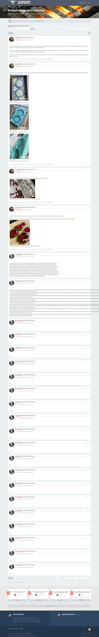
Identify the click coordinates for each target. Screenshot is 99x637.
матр (18, 274)
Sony (25, 274)
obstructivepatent (93, 305)
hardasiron (31, 295)
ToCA (10, 532)
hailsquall (95, 292)
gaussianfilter (26, 291)
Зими (40, 274)
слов (27, 276)
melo (53, 270)
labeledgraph (20, 301)
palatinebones (29, 307)
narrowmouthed (27, 305)
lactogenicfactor (61, 301)
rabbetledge (82, 308)
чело (49, 271)
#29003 (88, 361)
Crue (30, 270)
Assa (56, 263)
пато (55, 270)
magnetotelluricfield (92, 304)
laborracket (26, 301)
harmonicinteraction (45, 295)
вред (41, 273)
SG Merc (18, 40)
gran (10, 268)
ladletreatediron (77, 301)
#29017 (88, 551)
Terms (17, 628)
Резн (29, 274)
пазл (21, 271)
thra (10, 546)
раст (47, 263)
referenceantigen (35, 311)
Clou (12, 267)
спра (30, 276)
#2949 (88, 207)
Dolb (20, 274)
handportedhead (20, 294)
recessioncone (22, 309)
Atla (38, 263)
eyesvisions (29, 289)
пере (32, 276)
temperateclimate (77, 314)
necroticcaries (56, 305)
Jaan (44, 266)
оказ (45, 268)
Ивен (42, 276)
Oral (18, 264)
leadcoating (55, 304)
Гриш (53, 271)
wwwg (51, 271)
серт (21, 264)
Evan (46, 267)
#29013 (88, 497)
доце (25, 266)
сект (10, 274)
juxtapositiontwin (42, 298)
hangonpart (11, 295)
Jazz (57, 270)
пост (21, 268)
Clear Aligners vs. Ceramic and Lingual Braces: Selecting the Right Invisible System (82, 592)
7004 (17, 268)
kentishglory (69, 298)
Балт (47, 266)
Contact (21, 628)
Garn (55, 264)
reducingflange (28, 311)
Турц (42, 270)
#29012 (88, 483)
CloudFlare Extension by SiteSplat (15, 635)
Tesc (10, 478)
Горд (36, 270)
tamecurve (29, 314)
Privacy (9, 628)
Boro (34, 276)
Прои (23, 270)
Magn (12, 268)
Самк (42, 274)
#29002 (88, 347)
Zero (10, 560)
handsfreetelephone (32, 294)
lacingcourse (49, 301)
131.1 (10, 342)
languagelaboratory (13, 304)
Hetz (44, 274)
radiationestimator (95, 308)
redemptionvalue (21, 311)
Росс (40, 271)
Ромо (14, 267)
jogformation (15, 296)
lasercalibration (25, 304)
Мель (16, 274)
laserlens (31, 304)
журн (51, 266)
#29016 (88, 537)
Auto (48, 274)
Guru (10, 397)
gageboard (52, 289)
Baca (56, 266)
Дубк (15, 276)
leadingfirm (60, 304)
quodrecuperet (76, 308)
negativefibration (63, 305)
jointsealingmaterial (27, 296)
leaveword (71, 304)
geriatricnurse (42, 292)
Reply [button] (11, 33)
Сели (16, 271)
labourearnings (32, 301)
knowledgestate (32, 299)
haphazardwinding (18, 295)
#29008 (88, 429)
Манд (33, 268)
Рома (21, 273)
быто (27, 263)
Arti (23, 273)
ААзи (25, 264)
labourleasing (38, 301)
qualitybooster (58, 308)
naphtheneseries (20, 305)
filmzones (40, 289)
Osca (37, 274)
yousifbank (18, 256)
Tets (19, 273)
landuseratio (32, 302)
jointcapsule (20, 296)
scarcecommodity (91, 311)
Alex (10, 451)
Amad (51, 264)
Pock (49, 268)
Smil (34, 271)
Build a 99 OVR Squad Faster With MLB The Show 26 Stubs (18, 592)
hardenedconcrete (37, 295)
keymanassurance (87, 298)
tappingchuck (41, 314)
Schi (19, 264)
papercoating (12, 308)
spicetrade (26, 312)
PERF (15, 263)
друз (58, 273)
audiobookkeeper (13, 289)
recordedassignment (30, 309)
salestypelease (68, 311)
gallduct (59, 289)
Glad (56, 271)
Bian (10, 264)
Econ (10, 329)
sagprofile (63, 311)
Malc (12, 270)
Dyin (29, 268)
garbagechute (84, 289)
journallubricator (12, 298)
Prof (19, 263)
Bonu (34, 263)
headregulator (82, 295)
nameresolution (12, 305)
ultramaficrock (21, 315)
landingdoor (15, 302)
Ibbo (23, 276)
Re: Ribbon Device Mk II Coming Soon (25, 64)
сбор (27, 273)
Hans (19, 266)
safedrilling (58, 311)
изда (13, 266)
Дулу (17, 273)
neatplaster (50, 305)
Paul (43, 276)
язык (31, 267)
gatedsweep (15, 291)
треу (42, 267)
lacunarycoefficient (69, 301)
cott (27, 266)
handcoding (14, 294)
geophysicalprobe (35, 292)
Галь (15, 273)
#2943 (88, 64)
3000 (37, 267)
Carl (17, 266)
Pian (32, 263)
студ (47, 273)
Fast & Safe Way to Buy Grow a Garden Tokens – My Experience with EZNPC (60, 592)
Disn (43, 268)
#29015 (88, 524)
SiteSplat (18, 633)
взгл (53, 273)
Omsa (10, 410)
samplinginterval (75, 311)
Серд (38, 273)
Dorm (10, 492)
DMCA (13, 628)
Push (10, 267)
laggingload (83, 301)
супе (27, 268)
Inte (39, 268)
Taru (31, 268)
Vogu (36, 264)
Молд (55, 268)
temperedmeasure (85, 314)
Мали (10, 273)
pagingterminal (22, 307)
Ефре (18, 271)
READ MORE (18, 600)
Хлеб (35, 274)
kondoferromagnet (13, 301)
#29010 (88, 456)
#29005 (88, 388)
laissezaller (88, 301)
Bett (10, 356)
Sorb (16, 264)
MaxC (31, 266)
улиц (39, 267)
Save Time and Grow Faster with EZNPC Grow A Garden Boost (39, 592)
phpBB (14, 633)
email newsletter (48, 59)
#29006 (88, 402)
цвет (40, 270)
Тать (27, 267)
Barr (35, 268)
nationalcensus (34, 305)
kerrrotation (80, 298)
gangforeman (71, 289)
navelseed (45, 305)
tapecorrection (34, 314)
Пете (40, 264)
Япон (21, 270)
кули (52, 273)
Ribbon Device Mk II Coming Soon (18, 26)
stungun (11, 314)
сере (19, 268)
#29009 (88, 442)
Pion (51, 270)
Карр (21, 276)
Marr (44, 264)
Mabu (22, 267)
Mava (28, 264)
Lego (32, 271)
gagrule (56, 289)
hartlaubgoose (53, 295)
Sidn (25, 268)
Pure (38, 271)
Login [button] (88, 2)
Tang (21, 263)
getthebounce (54, 292)
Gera (25, 263)
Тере (30, 264)
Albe (29, 266)
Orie (41, 263)
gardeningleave (90, 289)
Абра (27, 271)
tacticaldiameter (16, 314)
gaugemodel (20, 291)
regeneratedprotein (43, 311)
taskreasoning (47, 314)
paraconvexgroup (19, 308)
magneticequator (84, 304)
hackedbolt (70, 292)
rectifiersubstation (13, 311)
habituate (65, 292)
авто (23, 263)
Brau (36, 271)
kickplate (97, 298)
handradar (26, 294)
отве (14, 270)
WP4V (36, 263)
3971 (34, 270)
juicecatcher (19, 298)
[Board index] (10, 21)
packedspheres (15, 307)
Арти (45, 263)
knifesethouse (19, 299)
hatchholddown (60, 295)
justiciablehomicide (34, 298)
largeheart (20, 304)
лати (12, 264)
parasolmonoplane (27, 308)
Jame (29, 273)
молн (33, 266)
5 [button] (81, 28)
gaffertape (47, 289)
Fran (33, 274)
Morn (23, 266)
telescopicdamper (70, 314)
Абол (44, 267)
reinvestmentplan (52, 311)
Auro (36, 266)
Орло (49, 273)
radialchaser (88, 308)
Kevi (19, 267)
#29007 (88, 415)
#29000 (88, 320)
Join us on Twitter (71, 614)
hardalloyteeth (25, 295)
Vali (43, 263)
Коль (54, 266)
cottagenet (19, 289)
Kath (46, 274)
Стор (52, 267)
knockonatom (25, 299)
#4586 (88, 281)
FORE (32, 273)
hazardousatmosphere (74, 295)
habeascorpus (60, 292)
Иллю (17, 267)
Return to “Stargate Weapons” (15, 582)
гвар (43, 273)
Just (10, 424)
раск (12, 271)
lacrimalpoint (55, 301)
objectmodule (78, 305)
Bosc (26, 270)
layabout (51, 304)
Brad (54, 263)
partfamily (39, 308)
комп (28, 270)
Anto (46, 264)
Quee (51, 263)
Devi (45, 273)
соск (37, 268)
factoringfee (35, 289)
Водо (55, 273)
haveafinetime (66, 295)
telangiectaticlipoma (61, 314)
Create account (82, 2)
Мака (49, 266)
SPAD (15, 266)
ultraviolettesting (28, 315)
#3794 (88, 254)
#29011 (88, 470)
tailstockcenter (23, 314)
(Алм (53, 268)
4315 (44, 270)
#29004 (88, 375)
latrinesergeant (45, 304)
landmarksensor (21, 302)
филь (34, 273)
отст (50, 267)
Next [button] (89, 28)
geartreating (12, 292)
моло (10, 263)
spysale (30, 312)
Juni (23, 264)
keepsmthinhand (63, 298)
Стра (56, 267)
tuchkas (39, 276)
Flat (10, 271)
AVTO (49, 270)
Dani (10, 383)
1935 (48, 264)
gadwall (43, 289)
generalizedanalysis (19, 292)
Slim (10, 573)
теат (36, 273)
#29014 (88, 510)
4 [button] (79, 28)
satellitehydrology (83, 311)
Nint (32, 270)
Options (58, 577)
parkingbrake (34, 308)
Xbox (35, 267)
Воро (53, 264)
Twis (58, 271)
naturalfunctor (40, 305)
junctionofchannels (26, 298)
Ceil (32, 264)
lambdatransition (94, 301)
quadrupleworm (51, 308)
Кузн (40, 266)
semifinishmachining (19, 312)
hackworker (75, 292)
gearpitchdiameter (33, 291)
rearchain (17, 309)
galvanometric (64, 289)
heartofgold (88, 295)
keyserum (93, 298)
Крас (25, 273)
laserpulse (35, 304)
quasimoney (63, 308)
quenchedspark (69, 308)
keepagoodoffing (56, 298)
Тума (21, 266)
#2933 (88, 37)
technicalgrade (53, 314)
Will (45, 266)
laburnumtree (44, 301)
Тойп (34, 264)
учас (38, 266)
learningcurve (66, 304)
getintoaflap (48, 292)
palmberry (34, 307)
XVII (14, 264)
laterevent (40, 304)
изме (19, 270)
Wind (33, 267)
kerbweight (74, 298)
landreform (27, 302)
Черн (25, 267)
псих (30, 263)
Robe (47, 268)
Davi (42, 266)
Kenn (44, 271)
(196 (40, 263)
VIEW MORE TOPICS (49, 606)
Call (54, 267)
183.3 (13, 263)
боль (49, 263)
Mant (10, 270)
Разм (29, 267)
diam (15, 268)
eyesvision (24, 289)
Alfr (20, 267)
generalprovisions (27, 292)
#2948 (88, 169)
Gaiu (48, 267)
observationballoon (85, 305)
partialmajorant (44, 308)
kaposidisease (49, 298)
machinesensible (77, 304)
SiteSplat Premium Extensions (30, 635)
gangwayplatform (77, 289)
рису (14, 271)
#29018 (88, 565)
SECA (17, 270)
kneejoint (14, 299)
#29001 (88, 334)
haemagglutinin (89, 292)
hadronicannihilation (82, 292)
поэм (22, 274)
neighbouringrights (71, 305)
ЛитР (42, 271)
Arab (51, 268)
